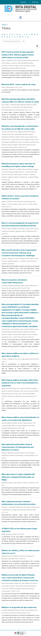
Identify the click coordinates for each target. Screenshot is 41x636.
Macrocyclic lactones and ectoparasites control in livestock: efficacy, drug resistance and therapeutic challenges (19, 253)
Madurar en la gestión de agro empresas (19, 607)
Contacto (23, 2)
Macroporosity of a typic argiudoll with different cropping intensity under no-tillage (18, 477)
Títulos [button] (4, 25)
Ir (23, 41)
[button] (29, 2)
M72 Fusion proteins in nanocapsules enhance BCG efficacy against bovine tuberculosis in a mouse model (18, 55)
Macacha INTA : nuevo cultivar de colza (19, 84)
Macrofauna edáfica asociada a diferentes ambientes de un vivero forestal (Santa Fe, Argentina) (20, 383)
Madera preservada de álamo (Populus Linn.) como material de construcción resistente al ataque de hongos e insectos (20, 577)
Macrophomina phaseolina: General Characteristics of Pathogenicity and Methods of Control (18, 447)
